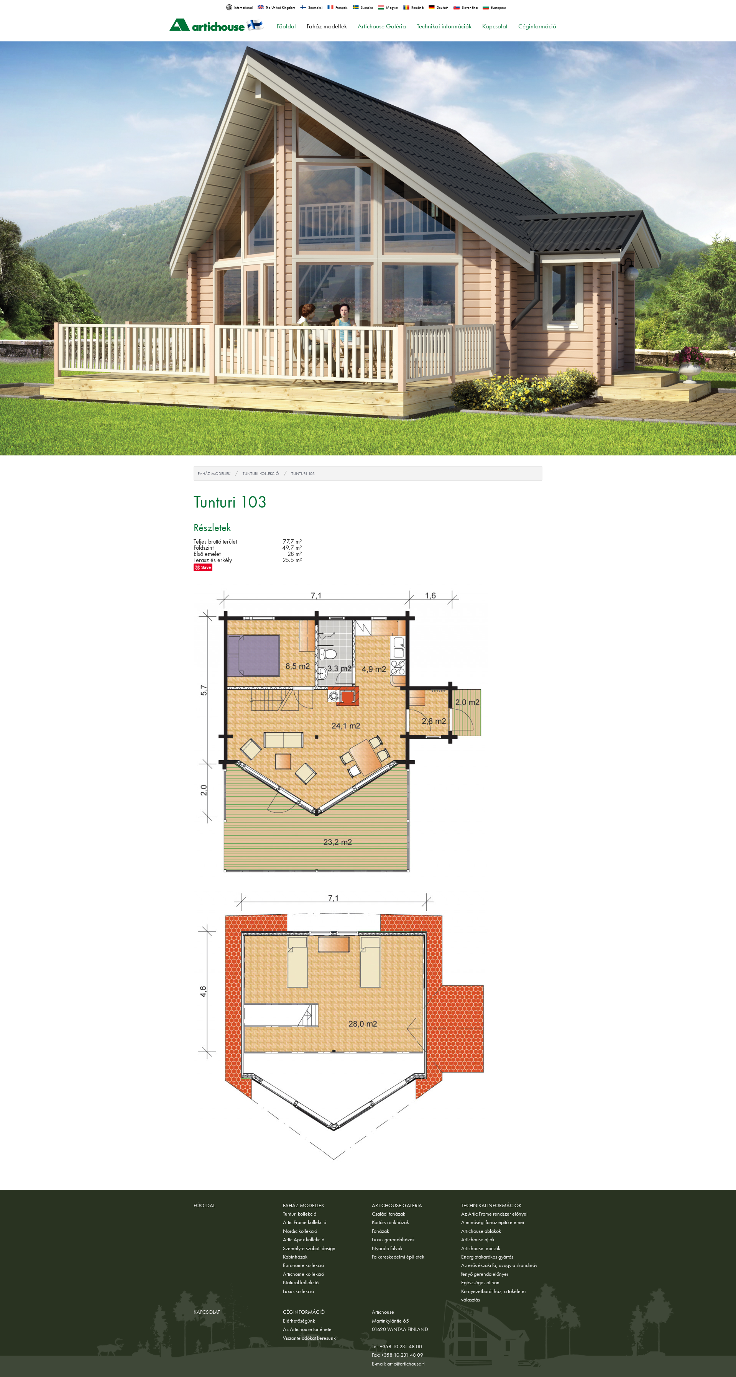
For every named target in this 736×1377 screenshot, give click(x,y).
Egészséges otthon (480, 1282)
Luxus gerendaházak (393, 1239)
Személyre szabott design (309, 1248)
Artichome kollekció (303, 1273)
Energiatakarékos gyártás (487, 1256)
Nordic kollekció (300, 1230)
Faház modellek (327, 26)
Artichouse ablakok (481, 1230)
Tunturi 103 (303, 473)
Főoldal (286, 26)
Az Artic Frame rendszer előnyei (494, 1213)
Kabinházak (295, 1256)
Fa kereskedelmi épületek (398, 1256)
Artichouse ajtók (478, 1239)
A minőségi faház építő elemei (492, 1222)
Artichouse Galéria (382, 26)
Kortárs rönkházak (390, 1222)
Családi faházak (388, 1213)
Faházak (380, 1230)
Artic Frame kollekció (304, 1222)
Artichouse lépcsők (480, 1248)
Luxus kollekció (298, 1291)
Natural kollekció (301, 1282)
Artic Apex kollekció (303, 1239)
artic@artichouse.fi (406, 1363)
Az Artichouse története (307, 1329)
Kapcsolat (495, 26)
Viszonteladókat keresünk (309, 1337)
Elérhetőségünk (299, 1320)
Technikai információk (444, 26)
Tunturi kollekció (261, 473)
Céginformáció (537, 26)
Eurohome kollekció (303, 1265)
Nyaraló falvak (387, 1248)
